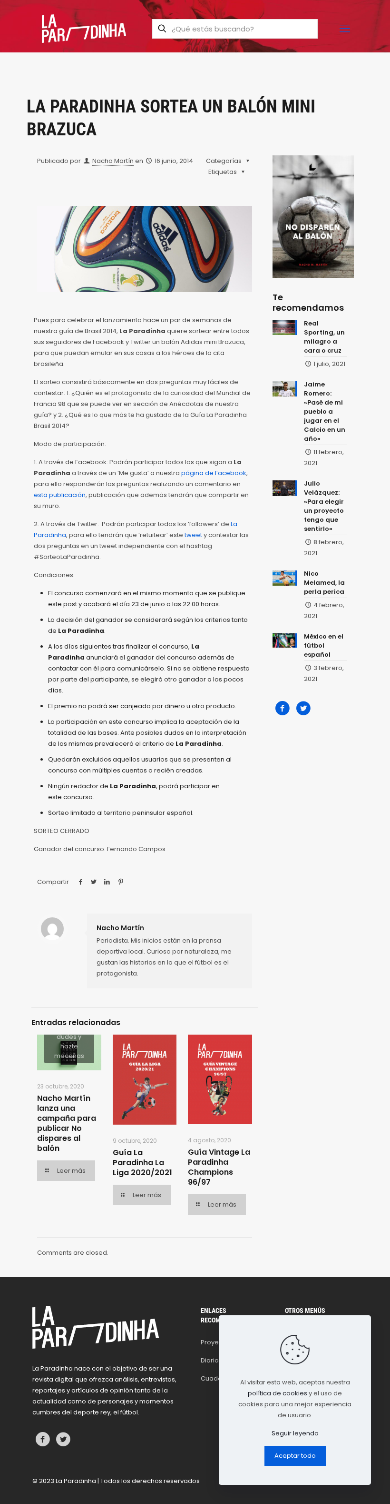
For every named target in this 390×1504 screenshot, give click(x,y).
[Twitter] (303, 708)
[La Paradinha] (84, 28)
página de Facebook (213, 473)
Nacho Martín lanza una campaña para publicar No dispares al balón (66, 1123)
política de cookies (277, 1393)
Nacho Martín (113, 160)
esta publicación (60, 494)
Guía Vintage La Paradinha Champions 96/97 (219, 1167)
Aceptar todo (295, 1455)
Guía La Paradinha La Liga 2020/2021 (142, 1162)
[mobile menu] (345, 28)
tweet (194, 534)
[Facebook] (283, 708)
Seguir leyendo (295, 1433)
